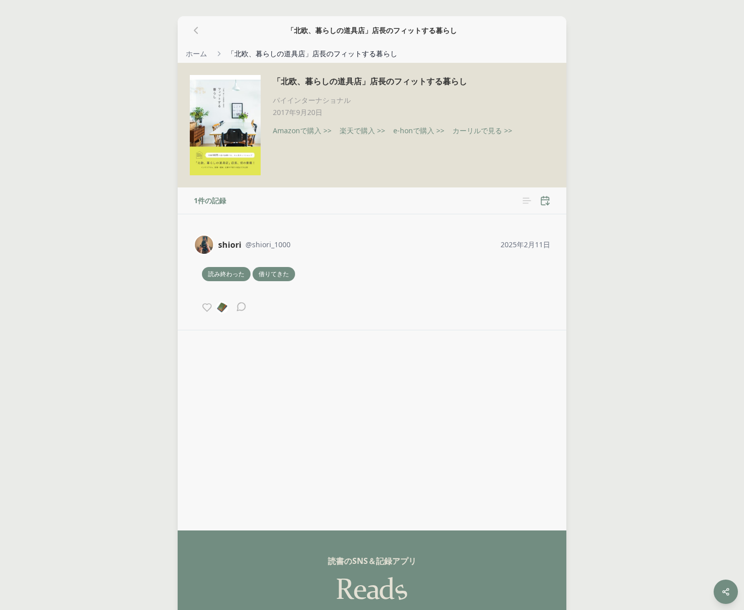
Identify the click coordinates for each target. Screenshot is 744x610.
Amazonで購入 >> (302, 130)
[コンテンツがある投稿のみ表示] (527, 201)
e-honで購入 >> (418, 130)
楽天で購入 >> (362, 130)
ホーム (196, 53)
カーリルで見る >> (482, 130)
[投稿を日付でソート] (545, 201)
